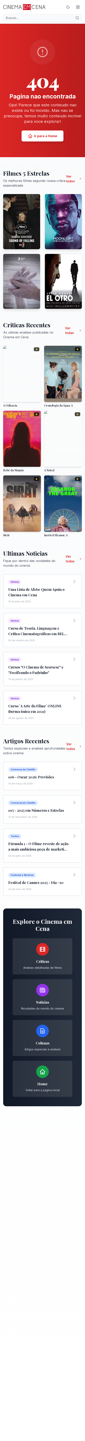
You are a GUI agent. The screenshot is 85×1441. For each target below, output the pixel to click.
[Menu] (78, 7)
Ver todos (70, 178)
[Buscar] (77, 18)
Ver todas (69, 330)
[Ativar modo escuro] (68, 7)
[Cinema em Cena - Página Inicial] (24, 7)
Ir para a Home (45, 136)
